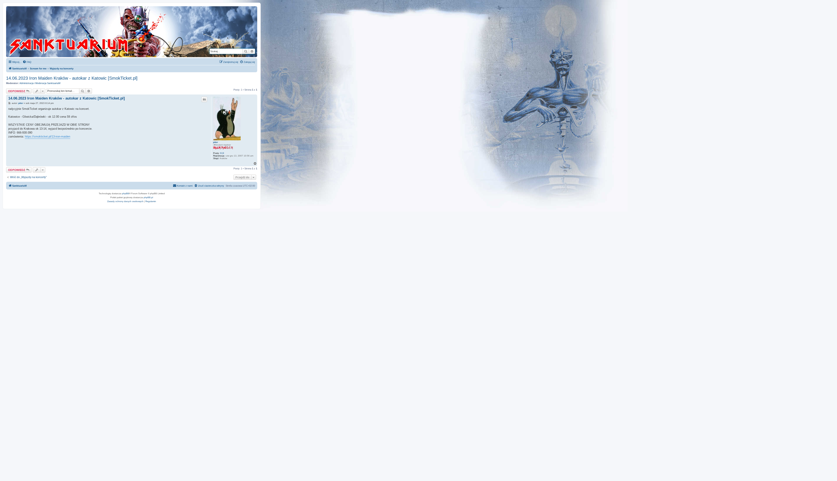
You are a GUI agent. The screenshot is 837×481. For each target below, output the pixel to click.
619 (222, 153)
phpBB (125, 193)
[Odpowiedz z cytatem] (204, 99)
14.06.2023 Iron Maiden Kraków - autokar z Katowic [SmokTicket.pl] (72, 78)
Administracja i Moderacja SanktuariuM (39, 83)
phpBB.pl (148, 197)
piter (215, 142)
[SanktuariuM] (89, 31)
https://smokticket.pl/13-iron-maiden (47, 136)
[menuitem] (27, 62)
